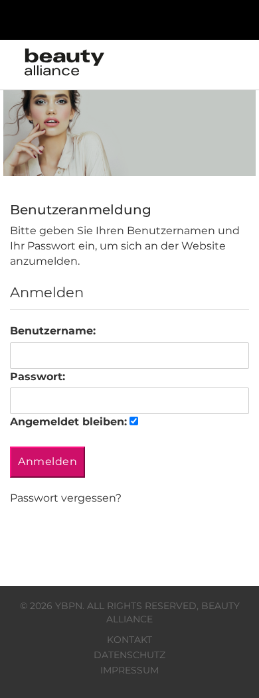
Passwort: (37, 376)
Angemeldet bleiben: (68, 421)
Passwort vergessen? (66, 498)
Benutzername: (53, 330)
